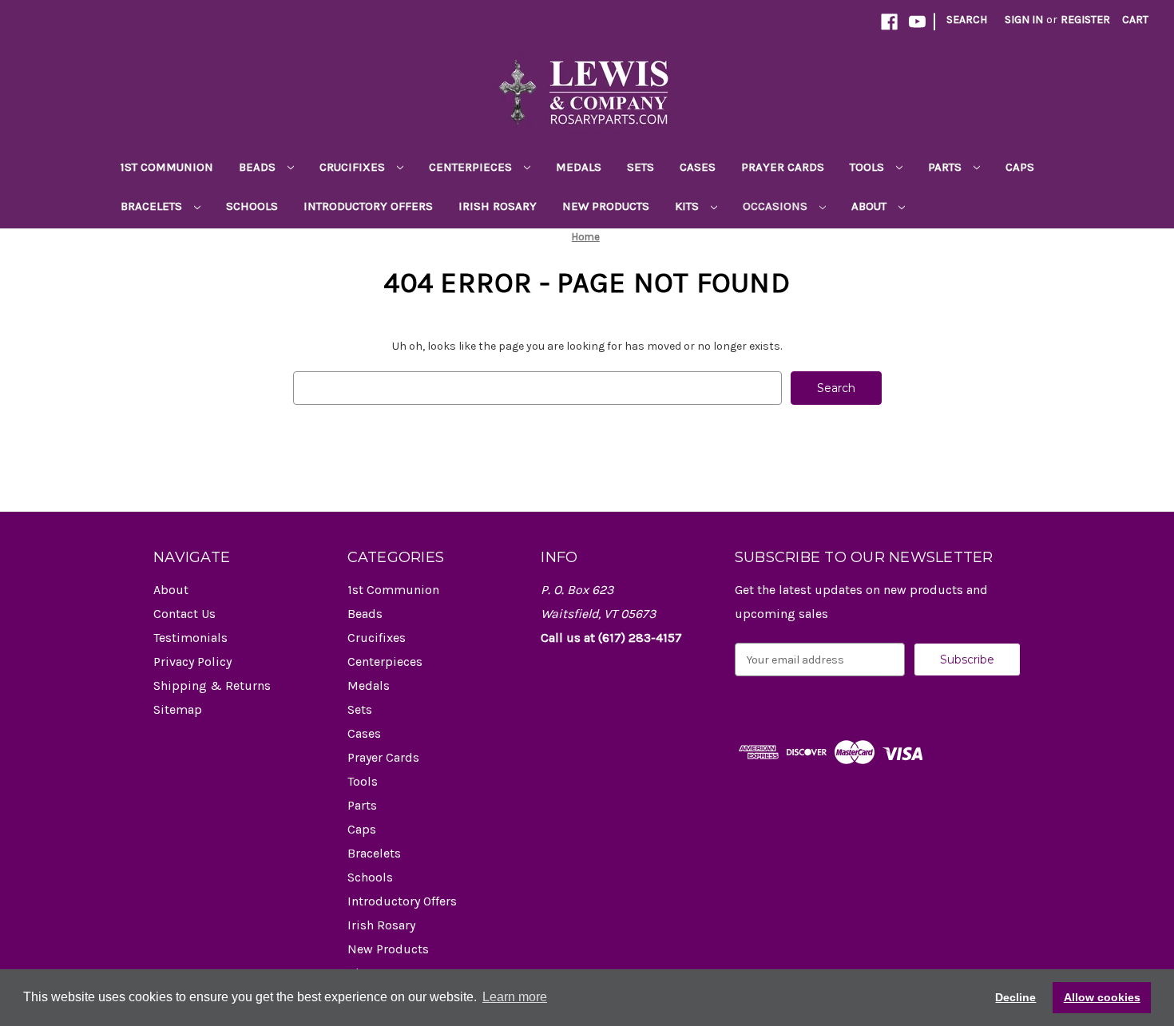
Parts (946, 167)
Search (966, 19)
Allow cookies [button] (1102, 997)
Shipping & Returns (212, 685)
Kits (688, 206)
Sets (640, 167)
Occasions (777, 206)
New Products (605, 206)
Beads (259, 167)
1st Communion (167, 167)
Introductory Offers (368, 206)
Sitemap (177, 709)
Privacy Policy (192, 661)
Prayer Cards (782, 167)
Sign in (1024, 19)
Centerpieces (472, 167)
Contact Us (184, 613)
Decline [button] (1015, 997)
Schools (252, 206)
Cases (698, 167)
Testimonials (190, 637)
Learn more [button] (514, 997)
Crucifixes (353, 167)
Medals (578, 167)
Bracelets (153, 206)
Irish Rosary (497, 206)
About (870, 206)
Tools (868, 167)
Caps (1019, 167)
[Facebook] (889, 22)
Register (1085, 19)
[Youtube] (917, 22)
